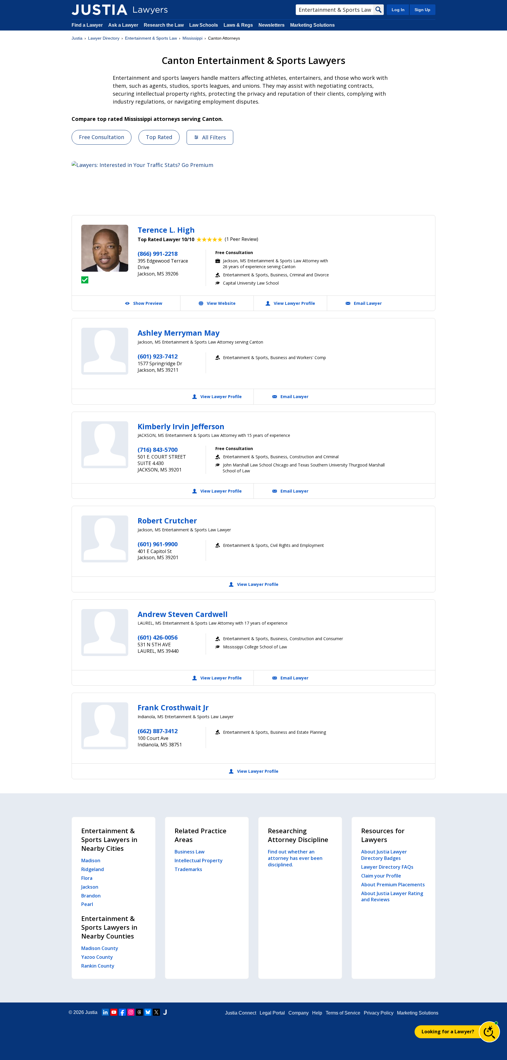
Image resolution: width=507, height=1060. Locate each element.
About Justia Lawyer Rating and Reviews (392, 896)
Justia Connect (240, 1012)
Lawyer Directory (103, 38)
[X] (156, 1012)
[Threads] (139, 1012)
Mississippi (192, 38)
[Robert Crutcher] (104, 538)
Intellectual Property (199, 860)
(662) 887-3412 (158, 731)
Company (298, 1012)
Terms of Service (343, 1012)
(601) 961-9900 (158, 544)
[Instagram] (130, 1012)
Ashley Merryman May (178, 333)
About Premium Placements (393, 884)
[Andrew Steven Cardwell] (104, 632)
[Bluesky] (147, 1012)
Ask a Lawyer (123, 25)
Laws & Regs (238, 25)
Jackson (89, 887)
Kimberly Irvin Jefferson (181, 426)
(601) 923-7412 (158, 356)
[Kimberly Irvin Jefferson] (104, 444)
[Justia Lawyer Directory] (99, 9)
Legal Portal (272, 1012)
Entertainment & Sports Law (151, 38)
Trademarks (188, 869)
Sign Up (422, 9)
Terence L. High (166, 230)
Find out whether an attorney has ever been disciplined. (295, 858)
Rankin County (97, 966)
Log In (398, 9)
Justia (77, 38)
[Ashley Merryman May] (104, 351)
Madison (90, 860)
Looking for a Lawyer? (448, 1031)
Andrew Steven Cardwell (183, 614)
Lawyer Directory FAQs (387, 867)
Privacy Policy (378, 1012)
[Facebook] (122, 1012)
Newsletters (271, 25)
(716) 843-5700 (158, 450)
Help (317, 1012)
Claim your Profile (381, 876)
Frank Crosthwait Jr (173, 707)
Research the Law (164, 25)
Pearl (87, 904)
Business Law (190, 851)
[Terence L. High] (104, 248)
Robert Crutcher (167, 520)
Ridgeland (92, 869)
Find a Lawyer (87, 25)
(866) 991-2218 (158, 254)
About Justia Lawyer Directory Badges (384, 854)
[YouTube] (113, 1012)
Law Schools (203, 25)
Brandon (91, 895)
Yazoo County (97, 957)
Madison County (99, 948)
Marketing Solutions (312, 25)
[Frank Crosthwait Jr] (104, 725)
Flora (86, 878)
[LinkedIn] (105, 1012)
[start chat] (489, 1031)
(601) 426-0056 (158, 637)
